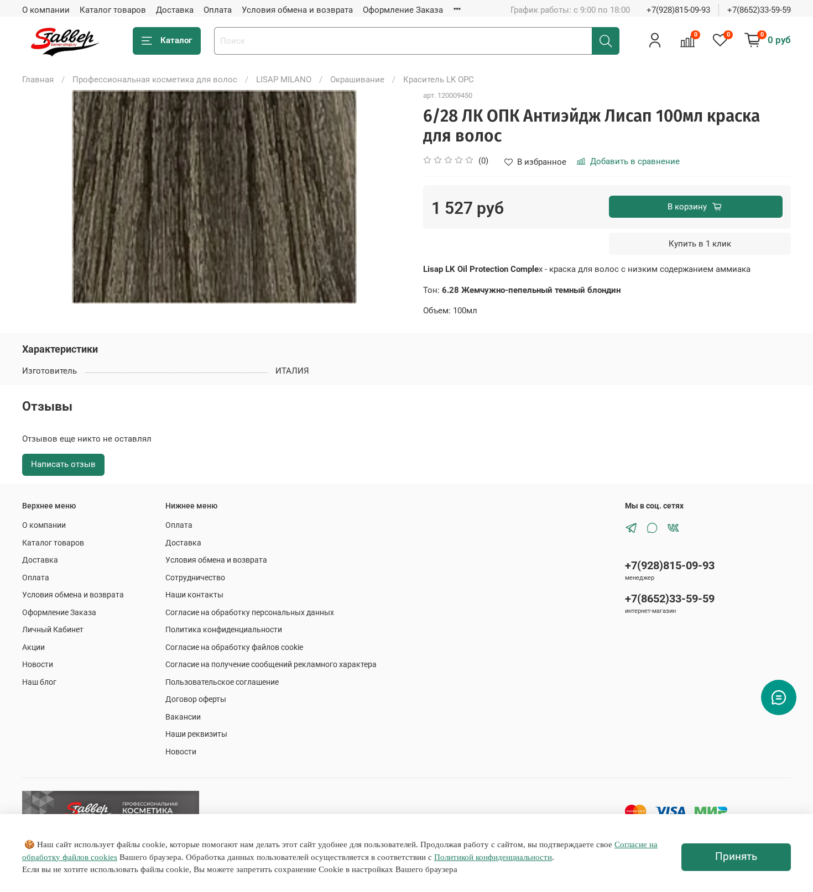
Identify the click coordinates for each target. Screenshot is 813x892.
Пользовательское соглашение (222, 682)
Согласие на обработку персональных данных (249, 612)
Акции (33, 647)
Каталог (176, 40)
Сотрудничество (195, 577)
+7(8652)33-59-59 (759, 10)
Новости (37, 664)
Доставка (175, 10)
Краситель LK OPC (438, 80)
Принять (736, 857)
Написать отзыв (63, 464)
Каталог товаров (113, 10)
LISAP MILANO (283, 80)
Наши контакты (194, 594)
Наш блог (39, 682)
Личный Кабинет (53, 629)
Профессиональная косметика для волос (154, 80)
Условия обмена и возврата (297, 10)
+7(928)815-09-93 (678, 10)
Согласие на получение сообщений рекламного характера (271, 664)
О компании (46, 10)
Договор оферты (195, 699)
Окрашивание (357, 80)
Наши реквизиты (196, 734)
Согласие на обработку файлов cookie (234, 647)
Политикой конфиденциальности (493, 857)
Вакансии (183, 716)
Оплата (218, 10)
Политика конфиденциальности (223, 629)
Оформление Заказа (403, 10)
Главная (38, 80)
